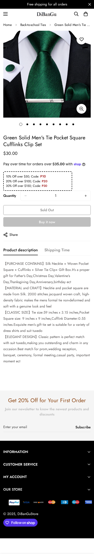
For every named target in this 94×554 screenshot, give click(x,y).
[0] (86, 14)
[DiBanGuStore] (47, 14)
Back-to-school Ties (33, 24)
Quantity (9, 195)
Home (7, 24)
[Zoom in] (81, 109)
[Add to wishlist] (81, 39)
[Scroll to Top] (86, 531)
